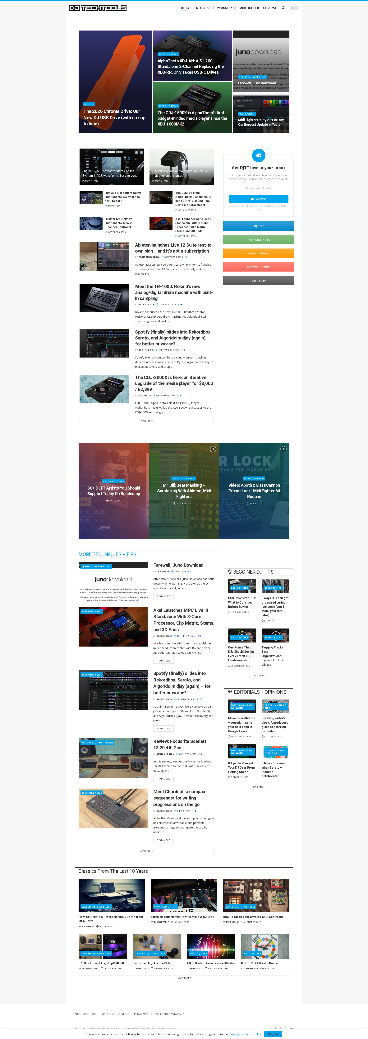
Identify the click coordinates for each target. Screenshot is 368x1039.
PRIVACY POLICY (143, 1014)
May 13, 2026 (91, 181)
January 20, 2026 (186, 210)
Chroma (269, 8)
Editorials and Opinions (241, 706)
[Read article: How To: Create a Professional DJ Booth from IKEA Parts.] (112, 895)
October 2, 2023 (239, 777)
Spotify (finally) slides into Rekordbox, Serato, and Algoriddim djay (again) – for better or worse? (173, 338)
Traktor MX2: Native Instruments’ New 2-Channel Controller (119, 223)
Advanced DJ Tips (165, 906)
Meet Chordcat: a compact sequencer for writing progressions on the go (180, 798)
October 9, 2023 (273, 736)
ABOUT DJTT (81, 1014)
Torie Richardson (149, 257)
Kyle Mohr (232, 922)
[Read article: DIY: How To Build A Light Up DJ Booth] (103, 946)
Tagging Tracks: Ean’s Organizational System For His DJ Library (274, 656)
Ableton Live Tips (183, 478)
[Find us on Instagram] (280, 1029)
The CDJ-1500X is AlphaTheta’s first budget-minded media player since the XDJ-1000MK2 (192, 118)
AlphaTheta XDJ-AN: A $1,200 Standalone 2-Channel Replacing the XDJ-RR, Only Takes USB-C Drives (191, 67)
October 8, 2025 (117, 232)
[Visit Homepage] (98, 8)
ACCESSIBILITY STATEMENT (171, 1014)
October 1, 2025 (174, 257)
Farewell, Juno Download (257, 83)
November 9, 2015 (162, 968)
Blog (185, 8)
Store (201, 8)
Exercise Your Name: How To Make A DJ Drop (182, 917)
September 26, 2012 (217, 968)
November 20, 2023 (240, 736)
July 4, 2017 (255, 503)
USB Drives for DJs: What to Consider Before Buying (242, 602)
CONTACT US (107, 1014)
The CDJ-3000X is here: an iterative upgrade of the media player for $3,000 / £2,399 (174, 383)
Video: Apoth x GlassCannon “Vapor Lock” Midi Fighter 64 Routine (254, 491)
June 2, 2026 (246, 90)
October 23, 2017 (185, 503)
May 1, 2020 (114, 500)
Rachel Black (146, 304)
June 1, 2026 (246, 131)
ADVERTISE (124, 1014)
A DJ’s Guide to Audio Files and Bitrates (211, 963)
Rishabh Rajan (165, 754)
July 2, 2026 (166, 131)
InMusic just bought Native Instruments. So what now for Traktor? (123, 197)
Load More (147, 421)
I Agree (273, 1034)
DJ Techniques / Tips (275, 706)
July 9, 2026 (166, 80)
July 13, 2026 (92, 131)
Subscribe (260, 199)
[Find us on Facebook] (276, 1029)
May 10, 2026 (161, 181)
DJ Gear (89, 104)
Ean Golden (251, 968)
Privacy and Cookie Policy (245, 1034)
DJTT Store (259, 280)
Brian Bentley (90, 968)
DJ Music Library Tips (252, 76)
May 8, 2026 (114, 206)
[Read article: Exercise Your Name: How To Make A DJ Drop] (184, 895)
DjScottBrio (161, 922)
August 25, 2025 (187, 754)
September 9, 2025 (165, 395)
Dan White (144, 395)
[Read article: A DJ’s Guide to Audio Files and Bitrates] (211, 946)
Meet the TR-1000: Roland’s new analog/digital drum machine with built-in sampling (174, 292)
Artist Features (113, 481)
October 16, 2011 (108, 926)
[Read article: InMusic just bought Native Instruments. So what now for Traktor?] (91, 197)
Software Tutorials (258, 267)
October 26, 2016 (112, 968)
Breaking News (168, 54)
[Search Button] (283, 8)
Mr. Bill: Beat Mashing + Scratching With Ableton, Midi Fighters (184, 491)
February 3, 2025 (239, 611)
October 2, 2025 (186, 236)
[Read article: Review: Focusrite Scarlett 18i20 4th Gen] (113, 758)
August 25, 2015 (252, 922)
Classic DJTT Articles (96, 906)
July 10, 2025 (183, 810)
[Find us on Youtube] (291, 1029)
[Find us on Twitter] (285, 1029)
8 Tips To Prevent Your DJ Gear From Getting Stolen (241, 767)
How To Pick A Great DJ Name (259, 963)
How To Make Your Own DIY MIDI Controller (253, 917)
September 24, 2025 (168, 350)
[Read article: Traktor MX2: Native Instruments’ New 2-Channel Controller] (91, 223)
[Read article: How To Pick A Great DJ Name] (265, 946)
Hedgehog (88, 926)
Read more (165, 596)
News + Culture (258, 253)
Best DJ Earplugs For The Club (151, 963)
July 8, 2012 (269, 968)
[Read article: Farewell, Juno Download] (113, 581)
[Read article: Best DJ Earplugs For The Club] (157, 946)
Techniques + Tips (258, 239)
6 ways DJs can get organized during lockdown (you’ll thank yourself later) (275, 606)
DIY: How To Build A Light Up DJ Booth (102, 963)
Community (222, 8)
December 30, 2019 (240, 665)
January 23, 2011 (182, 922)
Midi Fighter (249, 8)
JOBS (94, 1014)
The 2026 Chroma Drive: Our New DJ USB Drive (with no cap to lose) (114, 117)
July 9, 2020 (270, 620)
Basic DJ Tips (239, 587)
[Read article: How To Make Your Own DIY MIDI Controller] (256, 895)
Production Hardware (97, 742)
